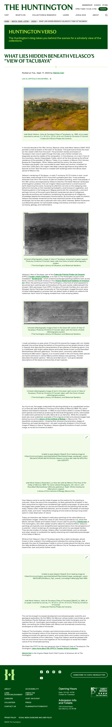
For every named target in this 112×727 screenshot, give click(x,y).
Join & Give (80, 15)
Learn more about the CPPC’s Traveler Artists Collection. (55, 648)
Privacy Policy (10, 717)
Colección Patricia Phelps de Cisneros (69, 274)
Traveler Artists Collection (38, 277)
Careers (8, 698)
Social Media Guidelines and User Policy (35, 717)
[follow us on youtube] (41, 678)
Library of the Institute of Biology (52, 419)
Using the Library (30, 694)
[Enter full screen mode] (86, 437)
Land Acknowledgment (13, 694)
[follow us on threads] (53, 672)
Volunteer (9, 702)
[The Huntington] (38, 7)
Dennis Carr (58, 73)
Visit (6, 15)
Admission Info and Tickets (67, 701)
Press (28, 702)
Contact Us (10, 706)
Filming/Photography (36, 706)
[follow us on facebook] (47, 672)
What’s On (20, 15)
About (96, 15)
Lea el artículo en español (35, 79)
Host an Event (32, 698)
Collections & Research (44, 15)
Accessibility (32, 689)
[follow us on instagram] (60, 672)
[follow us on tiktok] (41, 672)
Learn (66, 15)
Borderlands (37, 279)
